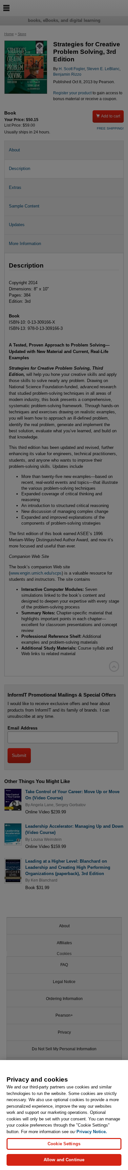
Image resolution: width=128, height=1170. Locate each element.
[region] (64, 1115)
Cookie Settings (64, 1143)
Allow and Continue (64, 1159)
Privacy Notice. (91, 1131)
